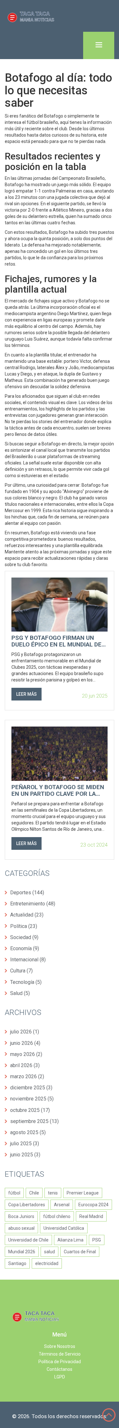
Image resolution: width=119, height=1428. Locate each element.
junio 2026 (25, 1043)
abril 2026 (25, 1065)
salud (49, 1251)
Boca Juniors (21, 1216)
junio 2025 (25, 1155)
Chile (34, 1192)
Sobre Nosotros (59, 1346)
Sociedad (24, 937)
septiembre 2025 (34, 1121)
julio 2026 (24, 1032)
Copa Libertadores (26, 1204)
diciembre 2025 (31, 1088)
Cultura (21, 971)
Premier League (83, 1192)
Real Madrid (91, 1216)
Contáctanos (59, 1369)
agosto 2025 (28, 1132)
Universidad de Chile (28, 1239)
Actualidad (26, 915)
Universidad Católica (63, 1228)
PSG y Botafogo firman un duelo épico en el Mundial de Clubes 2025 (56, 641)
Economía (24, 948)
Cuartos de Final (80, 1251)
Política (23, 926)
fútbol (14, 1192)
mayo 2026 (26, 1054)
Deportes (27, 893)
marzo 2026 (27, 1076)
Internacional (28, 960)
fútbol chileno (56, 1216)
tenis (53, 1192)
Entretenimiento (32, 904)
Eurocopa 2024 (93, 1204)
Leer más (26, 694)
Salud (20, 993)
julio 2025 (24, 1143)
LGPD (59, 1376)
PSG (96, 1239)
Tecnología (26, 982)
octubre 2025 (30, 1110)
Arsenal (61, 1204)
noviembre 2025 (32, 1099)
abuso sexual (21, 1228)
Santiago (17, 1263)
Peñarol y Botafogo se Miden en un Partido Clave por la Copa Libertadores (57, 790)
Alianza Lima (70, 1239)
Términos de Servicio (60, 1354)
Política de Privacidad (59, 1361)
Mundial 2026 (21, 1251)
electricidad (46, 1263)
